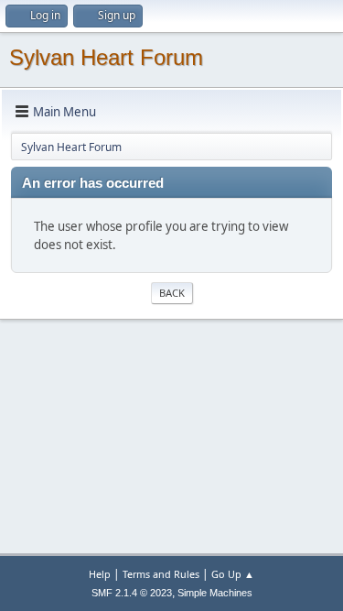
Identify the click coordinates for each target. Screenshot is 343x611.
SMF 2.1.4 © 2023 (131, 592)
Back (172, 293)
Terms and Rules (161, 574)
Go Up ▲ (232, 574)
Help (100, 574)
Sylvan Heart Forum (106, 57)
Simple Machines (214, 592)
